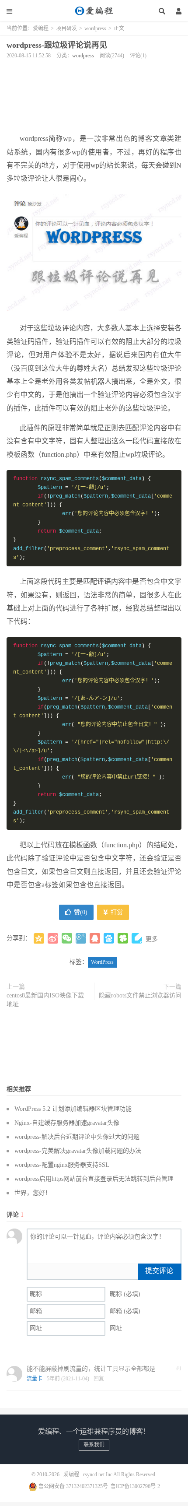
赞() (80, 912)
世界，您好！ (32, 1193)
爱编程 (94, 11)
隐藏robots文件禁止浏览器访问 (140, 995)
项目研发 (66, 28)
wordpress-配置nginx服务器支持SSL (61, 1165)
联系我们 (94, 1445)
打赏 (116, 912)
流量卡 (34, 1379)
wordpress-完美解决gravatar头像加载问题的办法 (77, 1151)
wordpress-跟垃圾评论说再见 (57, 45)
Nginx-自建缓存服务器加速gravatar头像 (66, 1123)
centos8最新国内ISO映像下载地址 (45, 1000)
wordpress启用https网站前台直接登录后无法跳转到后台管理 (94, 1179)
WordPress (102, 962)
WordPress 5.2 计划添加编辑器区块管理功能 (73, 1109)
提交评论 (159, 1270)
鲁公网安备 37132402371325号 (72, 1486)
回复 (99, 1379)
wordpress (95, 28)
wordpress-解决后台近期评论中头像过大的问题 (76, 1137)
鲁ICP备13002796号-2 (135, 1486)
